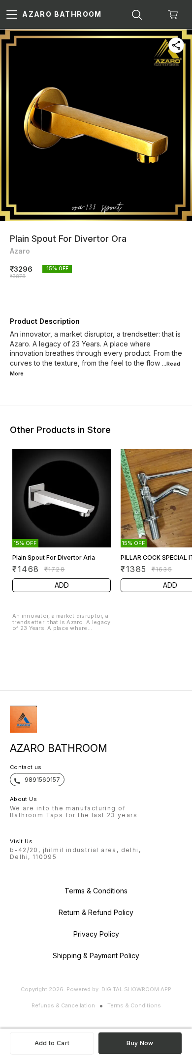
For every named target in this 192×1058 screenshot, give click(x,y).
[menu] (11, 14)
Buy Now (140, 1043)
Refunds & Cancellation (63, 1005)
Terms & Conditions (134, 1005)
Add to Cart (51, 1043)
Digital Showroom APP (136, 989)
